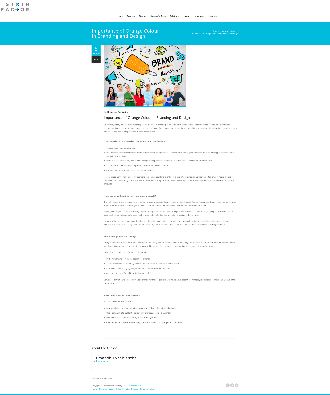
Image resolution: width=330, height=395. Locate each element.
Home (120, 16)
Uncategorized (228, 31)
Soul (119, 389)
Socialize (212, 16)
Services (131, 16)
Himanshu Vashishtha (117, 112)
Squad (186, 16)
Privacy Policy (135, 385)
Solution (126, 389)
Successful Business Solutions (165, 16)
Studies (142, 16)
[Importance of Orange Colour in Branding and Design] (170, 76)
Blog (152, 389)
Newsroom (199, 16)
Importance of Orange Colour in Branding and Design (147, 117)
